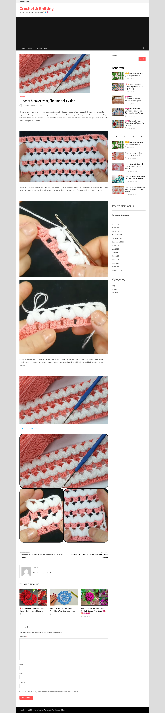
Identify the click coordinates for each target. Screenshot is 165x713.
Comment (23, 637)
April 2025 (115, 259)
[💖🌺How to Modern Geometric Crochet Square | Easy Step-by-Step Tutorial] (118, 109)
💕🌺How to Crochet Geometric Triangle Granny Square (133, 99)
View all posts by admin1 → (42, 573)
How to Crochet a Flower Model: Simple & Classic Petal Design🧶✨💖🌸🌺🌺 (94, 611)
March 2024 (116, 267)
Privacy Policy (42, 48)
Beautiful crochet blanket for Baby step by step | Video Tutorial (135, 189)
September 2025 (118, 242)
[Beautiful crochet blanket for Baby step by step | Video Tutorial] (118, 187)
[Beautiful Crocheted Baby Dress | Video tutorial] (118, 153)
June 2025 (115, 252)
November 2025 (117, 235)
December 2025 (117, 231)
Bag (113, 286)
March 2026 (116, 228)
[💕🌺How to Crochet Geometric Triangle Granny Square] (118, 97)
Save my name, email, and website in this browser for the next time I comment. (50, 692)
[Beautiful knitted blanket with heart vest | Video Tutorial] (118, 176)
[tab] (116, 137)
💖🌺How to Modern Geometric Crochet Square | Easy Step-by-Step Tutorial (134, 111)
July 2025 (115, 249)
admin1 (27, 105)
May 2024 (115, 263)
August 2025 (116, 245)
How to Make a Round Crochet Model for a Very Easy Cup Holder (62, 609)
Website (22, 682)
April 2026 (115, 224)
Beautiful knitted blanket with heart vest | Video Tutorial (135, 177)
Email (21, 673)
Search (114, 56)
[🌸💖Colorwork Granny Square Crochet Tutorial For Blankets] (118, 121)
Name (21, 664)
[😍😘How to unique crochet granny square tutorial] (118, 73)
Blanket (115, 289)
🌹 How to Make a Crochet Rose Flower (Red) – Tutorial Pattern (31, 609)
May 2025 (115, 256)
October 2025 (117, 238)
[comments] (133, 137)
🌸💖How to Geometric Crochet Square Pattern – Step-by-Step (134, 86)
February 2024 (117, 270)
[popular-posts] (116, 137)
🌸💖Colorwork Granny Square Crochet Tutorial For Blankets (134, 123)
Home (23, 48)
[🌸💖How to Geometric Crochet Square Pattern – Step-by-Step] (118, 84)
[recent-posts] (125, 137)
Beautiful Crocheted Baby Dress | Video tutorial (134, 154)
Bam (63, 710)
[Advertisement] (82, 31)
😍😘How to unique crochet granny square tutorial (135, 74)
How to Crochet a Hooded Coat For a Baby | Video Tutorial (134, 166)
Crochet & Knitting (36, 8)
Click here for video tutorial (30, 429)
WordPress (55, 710)
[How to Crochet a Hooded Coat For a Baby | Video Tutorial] (118, 164)
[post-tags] (141, 137)
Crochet (31, 48)
